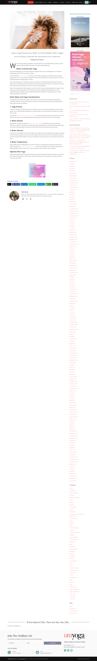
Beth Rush (24, 192)
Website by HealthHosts (83, 658)
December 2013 (73, 478)
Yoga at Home (73, 587)
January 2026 (73, 178)
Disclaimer (45, 658)
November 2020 (74, 324)
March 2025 (72, 201)
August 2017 (73, 391)
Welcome (72, 582)
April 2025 (72, 199)
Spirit (71, 563)
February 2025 (73, 204)
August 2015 (73, 440)
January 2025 (73, 206)
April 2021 (72, 313)
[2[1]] (37, 171)
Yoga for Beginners (74, 591)
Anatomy (72, 495)
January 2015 (73, 454)
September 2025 (74, 187)
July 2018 (72, 365)
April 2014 (72, 471)
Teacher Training (74, 568)
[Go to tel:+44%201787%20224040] (20, 652)
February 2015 (73, 452)
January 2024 (73, 235)
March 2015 (72, 450)
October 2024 (73, 213)
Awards (71, 502)
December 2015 (73, 433)
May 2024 (72, 225)
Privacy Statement (38, 658)
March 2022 (72, 287)
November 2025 (74, 183)
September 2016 (74, 417)
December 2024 (73, 209)
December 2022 (73, 265)
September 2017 (74, 388)
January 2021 (73, 320)
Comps (71, 509)
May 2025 (72, 197)
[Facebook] (23, 199)
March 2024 (72, 230)
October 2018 (73, 357)
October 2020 (73, 327)
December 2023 (73, 237)
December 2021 (73, 294)
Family (71, 520)
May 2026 (72, 168)
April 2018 (72, 372)
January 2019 (73, 350)
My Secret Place (73, 549)
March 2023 (72, 258)
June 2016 (72, 421)
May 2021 (72, 310)
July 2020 (72, 334)
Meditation (72, 542)
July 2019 (72, 341)
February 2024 (73, 232)
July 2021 (72, 305)
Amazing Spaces (74, 493)
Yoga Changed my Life (75, 589)
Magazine (72, 535)
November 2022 (74, 268)
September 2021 (74, 301)
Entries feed (73, 608)
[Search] (90, 2)
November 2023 (74, 239)
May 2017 (72, 398)
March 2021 (72, 315)
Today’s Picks (73, 572)
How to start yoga (74, 528)
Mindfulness (73, 546)
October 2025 (73, 185)
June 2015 (72, 443)
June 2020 (72, 336)
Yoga (71, 584)
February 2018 (73, 376)
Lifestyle (72, 530)
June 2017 (72, 395)
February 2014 (73, 476)
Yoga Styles (72, 596)
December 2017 (73, 381)
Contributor (73, 511)
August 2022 (73, 275)
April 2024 (72, 227)
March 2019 (72, 346)
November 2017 (74, 383)
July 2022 (72, 277)
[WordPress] (30, 199)
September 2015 (74, 438)
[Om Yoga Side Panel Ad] (80, 32)
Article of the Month (75, 497)
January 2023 (73, 263)
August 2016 (73, 419)
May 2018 (72, 369)
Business (72, 504)
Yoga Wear (72, 598)
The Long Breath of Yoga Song (77, 146)
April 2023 (72, 256)
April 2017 (72, 400)
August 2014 (73, 464)
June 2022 (72, 279)
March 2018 (72, 374)
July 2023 (72, 249)
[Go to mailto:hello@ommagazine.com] (48, 652)
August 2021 (73, 303)
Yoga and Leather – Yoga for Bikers (80, 138)
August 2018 (73, 362)
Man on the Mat (74, 537)
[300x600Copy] (80, 71)
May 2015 (72, 445)
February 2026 (73, 175)
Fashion (72, 523)
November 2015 (74, 436)
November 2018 (74, 355)
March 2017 (72, 402)
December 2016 (73, 409)
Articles (71, 500)
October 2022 (73, 270)
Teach (71, 565)
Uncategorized (73, 577)
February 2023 (73, 261)
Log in (71, 606)
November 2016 (74, 412)
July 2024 (72, 220)
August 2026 (73, 161)
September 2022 (74, 272)
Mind (71, 544)
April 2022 (72, 284)
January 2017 (73, 407)
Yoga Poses (72, 594)
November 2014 (74, 459)
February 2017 (73, 405)
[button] (52, 643)
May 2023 (72, 253)
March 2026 (72, 173)
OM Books (72, 551)
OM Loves (72, 554)
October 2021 (73, 298)
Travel (71, 575)
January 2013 (73, 480)
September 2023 (74, 244)
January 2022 (73, 291)
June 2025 (72, 194)
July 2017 (72, 393)
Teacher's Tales (73, 570)
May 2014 (72, 469)
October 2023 (73, 242)
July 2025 (72, 192)
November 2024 (74, 211)
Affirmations (73, 490)
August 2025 (73, 190)
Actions (71, 488)
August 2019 (73, 339)
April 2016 (72, 426)
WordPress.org (73, 613)
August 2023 (73, 246)
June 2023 (72, 251)
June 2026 (72, 166)
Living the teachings (75, 532)
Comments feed (73, 611)
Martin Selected (73, 539)
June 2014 (72, 466)
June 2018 (72, 367)
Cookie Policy (30, 658)
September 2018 (74, 360)
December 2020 (73, 322)
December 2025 (73, 180)
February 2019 (73, 348)
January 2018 (73, 379)
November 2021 (74, 296)
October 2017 (73, 386)
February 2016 (73, 431)
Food (71, 525)
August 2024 (73, 218)
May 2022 (72, 282)
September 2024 (74, 216)
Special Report (73, 561)
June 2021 (72, 308)
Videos (71, 580)
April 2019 (72, 343)
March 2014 (72, 473)
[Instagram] (26, 199)
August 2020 (73, 331)
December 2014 (73, 457)
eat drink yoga (73, 518)
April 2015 (72, 447)
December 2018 (73, 353)
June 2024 (72, 223)
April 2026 (72, 171)
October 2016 (73, 414)
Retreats (72, 558)
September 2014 (74, 462)
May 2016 (72, 424)
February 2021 (73, 317)
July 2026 (72, 164)
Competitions (73, 507)
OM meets (72, 556)
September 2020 (74, 329)
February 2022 (73, 289)
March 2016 (72, 428)
